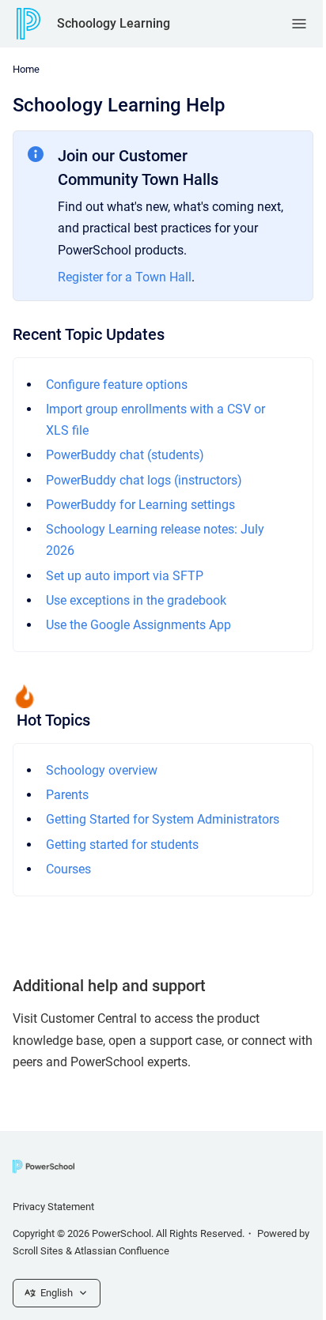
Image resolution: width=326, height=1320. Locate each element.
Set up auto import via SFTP (124, 575)
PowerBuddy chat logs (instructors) (144, 480)
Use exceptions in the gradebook (136, 600)
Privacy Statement (53, 1207)
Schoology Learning (113, 23)
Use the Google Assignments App (138, 624)
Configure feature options (117, 384)
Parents (67, 794)
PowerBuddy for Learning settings (140, 504)
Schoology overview (101, 770)
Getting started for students (122, 844)
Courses (68, 869)
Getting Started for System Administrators (162, 819)
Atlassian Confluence (121, 1251)
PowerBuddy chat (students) (125, 454)
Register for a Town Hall (124, 277)
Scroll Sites (38, 1251)
